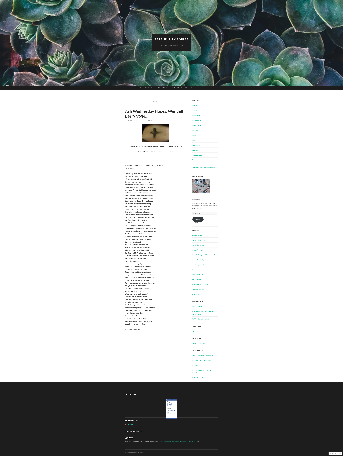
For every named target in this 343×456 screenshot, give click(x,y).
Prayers (194, 135)
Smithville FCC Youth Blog (200, 378)
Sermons (195, 150)
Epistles (194, 105)
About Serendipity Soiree (144, 87)
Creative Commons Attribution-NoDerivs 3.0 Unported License (179, 441)
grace (168, 412)
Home (129, 87)
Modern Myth (196, 125)
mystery (172, 410)
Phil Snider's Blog (197, 274)
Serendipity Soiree (171, 39)
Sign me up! (197, 219)
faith (168, 410)
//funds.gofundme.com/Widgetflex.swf (204, 167)
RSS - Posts (130, 424)
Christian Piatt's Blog (198, 240)
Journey (194, 110)
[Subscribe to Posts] (125, 424)
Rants (194, 140)
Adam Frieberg (197, 235)
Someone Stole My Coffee (200, 284)
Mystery (195, 130)
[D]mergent (196, 294)
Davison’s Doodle (197, 250)
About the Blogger (163, 87)
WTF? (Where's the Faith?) (200, 319)
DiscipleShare (196, 365)
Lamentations (196, 115)
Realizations (196, 145)
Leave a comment (146, 120)
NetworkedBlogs (170, 399)
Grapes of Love (197, 270)
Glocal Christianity (198, 260)
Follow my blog (171, 416)
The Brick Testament (198, 343)
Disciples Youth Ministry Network (202, 360)
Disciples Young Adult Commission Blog (204, 255)
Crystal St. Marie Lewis (199, 245)
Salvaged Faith (196, 279)
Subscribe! (196, 200)
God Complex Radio (198, 265)
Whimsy (194, 160)
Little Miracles (196, 120)
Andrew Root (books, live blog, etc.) (203, 355)
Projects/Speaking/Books (183, 87)
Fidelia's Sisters (197, 306)
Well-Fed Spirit (197, 331)
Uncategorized (197, 155)
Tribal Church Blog (198, 289)
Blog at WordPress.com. (134, 452)
